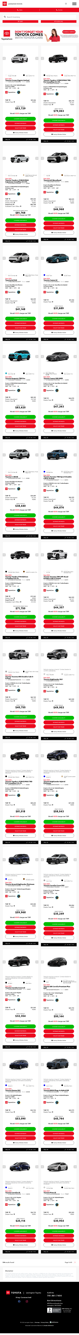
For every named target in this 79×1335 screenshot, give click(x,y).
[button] (37, 58)
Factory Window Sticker (21, 132)
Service (60, 10)
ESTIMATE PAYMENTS (20, 123)
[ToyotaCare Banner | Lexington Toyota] (39, 35)
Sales (20, 10)
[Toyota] (5, 4)
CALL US (7, 139)
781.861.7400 (32, 139)
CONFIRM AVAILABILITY (20, 119)
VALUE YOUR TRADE (20, 128)
